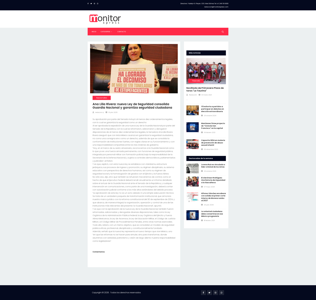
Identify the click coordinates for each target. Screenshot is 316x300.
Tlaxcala (196, 80)
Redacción (193, 95)
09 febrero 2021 (209, 132)
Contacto (121, 32)
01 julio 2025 (113, 112)
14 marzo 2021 (206, 95)
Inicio (94, 32)
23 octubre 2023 (210, 171)
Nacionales (101, 97)
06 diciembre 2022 (211, 149)
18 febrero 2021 (209, 220)
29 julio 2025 (209, 205)
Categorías (105, 32)
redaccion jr (99, 112)
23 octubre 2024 (210, 116)
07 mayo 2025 (209, 187)
